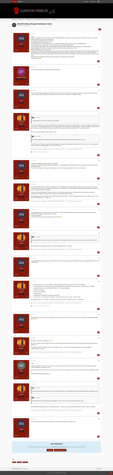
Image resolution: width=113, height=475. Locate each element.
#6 (99, 184)
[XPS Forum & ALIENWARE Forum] (56, 10)
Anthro (20, 25)
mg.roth (42, 305)
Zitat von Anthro (37, 117)
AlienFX (14, 462)
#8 (99, 233)
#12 (99, 338)
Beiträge (16, 50)
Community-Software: (56, 472)
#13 (99, 360)
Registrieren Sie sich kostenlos (59, 446)
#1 (99, 33)
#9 (99, 258)
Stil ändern (98, 468)
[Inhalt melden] (98, 61)
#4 (99, 113)
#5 (99, 160)
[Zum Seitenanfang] (110, 473)
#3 (99, 90)
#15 (99, 418)
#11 (99, 314)
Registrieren (92, 1)
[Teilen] (100, 29)
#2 (99, 67)
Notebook (19, 462)
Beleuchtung (25, 462)
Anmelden (86, 1)
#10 (99, 281)
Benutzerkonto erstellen (60, 450)
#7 (99, 209)
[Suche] (98, 1)
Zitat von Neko (37, 388)
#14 (99, 384)
